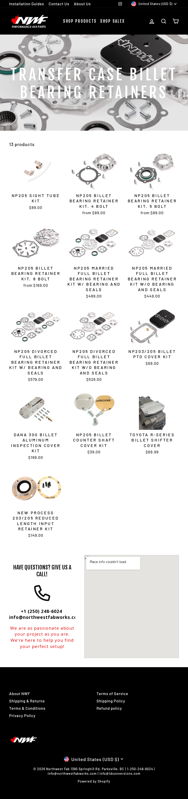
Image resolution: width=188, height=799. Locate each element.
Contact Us (59, 3)
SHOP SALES (112, 21)
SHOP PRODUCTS (80, 21)
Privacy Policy (22, 715)
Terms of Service (112, 693)
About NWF (19, 693)
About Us (82, 3)
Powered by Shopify (94, 781)
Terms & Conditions (27, 708)
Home (92, 60)
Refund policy (109, 708)
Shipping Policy (111, 701)
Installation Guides (26, 3)
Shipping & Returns (27, 701)
